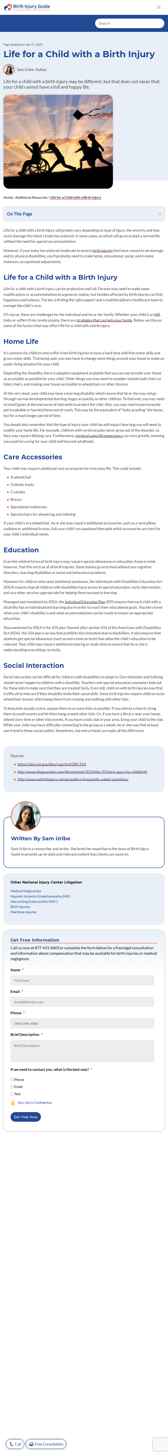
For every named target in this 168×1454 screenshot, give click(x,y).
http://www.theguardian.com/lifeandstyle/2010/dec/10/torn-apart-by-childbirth (82, 772)
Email (16, 991)
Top (158, 1435)
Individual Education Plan (85, 602)
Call (18, 1444)
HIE (157, 314)
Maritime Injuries (23, 912)
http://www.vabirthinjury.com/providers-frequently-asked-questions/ (73, 779)
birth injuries (103, 250)
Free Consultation (49, 1444)
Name (17, 970)
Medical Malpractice (25, 891)
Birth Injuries (20, 906)
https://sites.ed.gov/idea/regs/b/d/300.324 (52, 764)
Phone (17, 1013)
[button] (158, 7)
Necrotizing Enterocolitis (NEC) (34, 901)
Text (17, 1094)
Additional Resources (31, 197)
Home (8, 197)
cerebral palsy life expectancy (99, 435)
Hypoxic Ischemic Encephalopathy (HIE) (40, 896)
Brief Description (26, 1034)
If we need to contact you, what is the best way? (51, 1069)
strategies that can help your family (104, 320)
